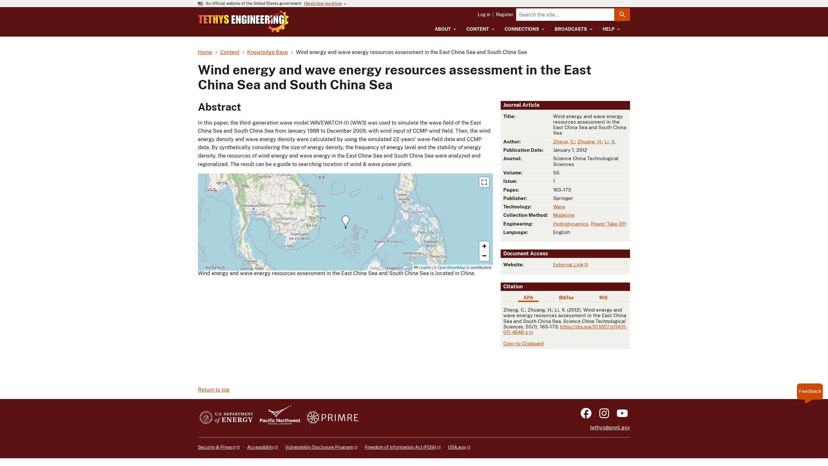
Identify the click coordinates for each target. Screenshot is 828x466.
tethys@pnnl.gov (610, 428)
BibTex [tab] (566, 297)
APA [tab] (528, 297)
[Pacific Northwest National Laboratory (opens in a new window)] (277, 418)
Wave (559, 206)
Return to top (214, 390)
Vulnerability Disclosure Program (319, 447)
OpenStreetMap (451, 267)
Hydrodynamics (570, 224)
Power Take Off (608, 224)
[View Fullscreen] (484, 182)
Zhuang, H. (589, 141)
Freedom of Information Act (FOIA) (400, 447)
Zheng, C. (564, 141)
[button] (346, 222)
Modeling (563, 215)
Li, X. (610, 141)
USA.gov (457, 447)
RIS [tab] (603, 297)
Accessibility (260, 447)
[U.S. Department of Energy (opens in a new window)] (226, 418)
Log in (484, 14)
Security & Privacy (216, 447)
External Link (568, 264)
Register (504, 14)
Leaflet (424, 267)
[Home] (243, 21)
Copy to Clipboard (523, 343)
